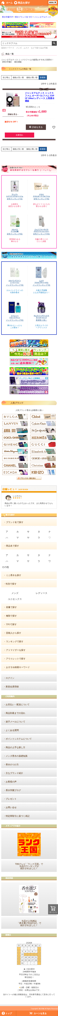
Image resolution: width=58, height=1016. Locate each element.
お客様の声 (11, 782)
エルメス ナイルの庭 (15, 230)
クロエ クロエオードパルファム (41, 195)
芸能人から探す (13, 633)
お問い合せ (11, 807)
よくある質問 (12, 730)
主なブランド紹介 (14, 773)
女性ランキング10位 (41, 234)
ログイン (10, 678)
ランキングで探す (14, 641)
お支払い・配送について (18, 704)
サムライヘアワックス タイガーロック (41, 316)
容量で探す (11, 607)
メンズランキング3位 (15, 285)
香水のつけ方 (12, 764)
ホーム (9, 3)
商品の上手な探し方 (15, 747)
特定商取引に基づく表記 (18, 816)
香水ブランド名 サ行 (23, 17)
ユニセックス (15, 599)
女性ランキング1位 (15, 199)
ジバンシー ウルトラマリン (14, 316)
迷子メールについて (15, 722)
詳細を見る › (13, 114)
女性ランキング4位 (41, 199)
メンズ (14, 593)
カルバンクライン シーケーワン (15, 281)
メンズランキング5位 (41, 285)
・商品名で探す (11, 546)
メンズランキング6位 (15, 320)
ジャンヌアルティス (42, 17)
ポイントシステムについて (19, 739)
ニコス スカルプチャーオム (41, 281)
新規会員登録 (12, 686)
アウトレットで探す (16, 659)
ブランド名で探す (14, 522)
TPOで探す (11, 624)
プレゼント (11, 799)
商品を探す (24, 2)
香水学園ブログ (13, 790)
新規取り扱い (41, 320)
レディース (41, 593)
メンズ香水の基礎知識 (16, 756)
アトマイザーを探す (16, 650)
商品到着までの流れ (15, 713)
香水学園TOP (7, 17)
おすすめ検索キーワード (18, 667)
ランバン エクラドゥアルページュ (14, 195)
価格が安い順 (18, 77)
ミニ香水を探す (13, 575)
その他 (5, 567)
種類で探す (11, 616)
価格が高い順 (31, 77)
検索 (54, 43)
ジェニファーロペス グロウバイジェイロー (41, 230)
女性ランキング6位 (15, 234)
